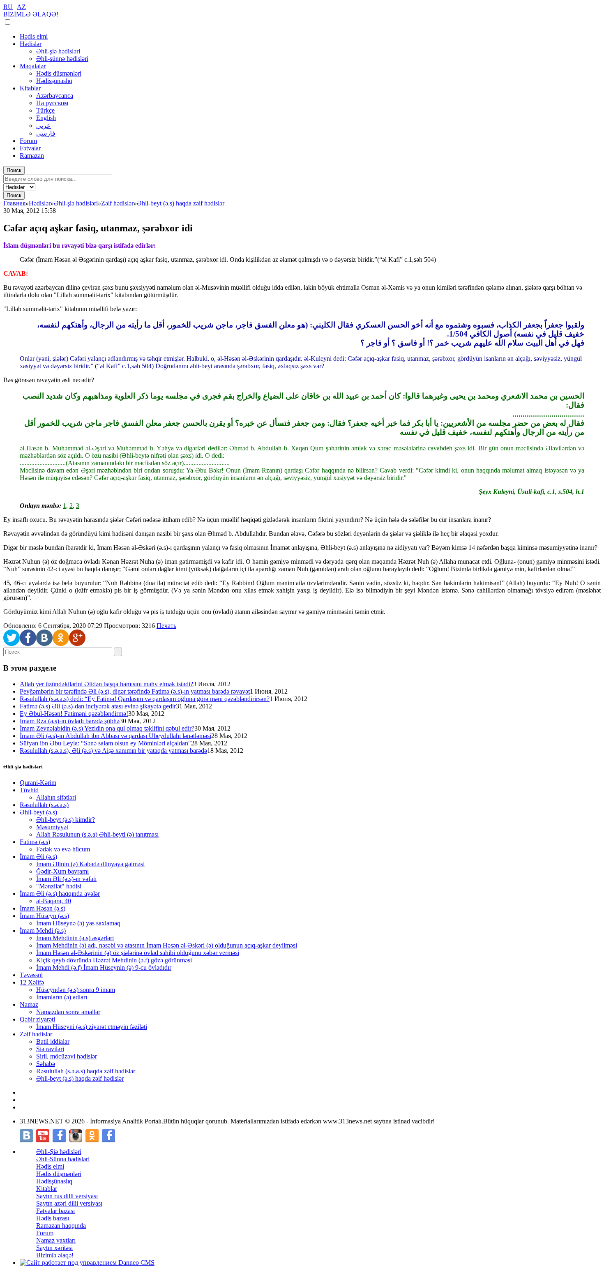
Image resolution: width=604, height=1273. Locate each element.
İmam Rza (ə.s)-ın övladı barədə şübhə (70, 720)
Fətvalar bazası (55, 1210)
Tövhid (29, 789)
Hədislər (30, 43)
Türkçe (45, 110)
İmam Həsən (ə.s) (42, 908)
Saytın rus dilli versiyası (67, 1195)
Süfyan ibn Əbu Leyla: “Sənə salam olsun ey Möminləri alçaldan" (105, 743)
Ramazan (32, 155)
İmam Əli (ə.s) (38, 856)
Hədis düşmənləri (58, 73)
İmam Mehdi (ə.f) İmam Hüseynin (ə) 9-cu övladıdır (103, 967)
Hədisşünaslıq (54, 80)
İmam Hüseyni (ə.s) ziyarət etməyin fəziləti (91, 1026)
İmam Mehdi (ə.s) (43, 930)
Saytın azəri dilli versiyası (69, 1203)
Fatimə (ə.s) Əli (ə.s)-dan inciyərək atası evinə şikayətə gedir (98, 706)
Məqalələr (33, 65)
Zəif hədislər (36, 1034)
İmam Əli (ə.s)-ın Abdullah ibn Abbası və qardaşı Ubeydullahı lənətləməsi (115, 735)
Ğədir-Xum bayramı (62, 871)
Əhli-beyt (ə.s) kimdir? (65, 819)
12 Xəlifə (32, 982)
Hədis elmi (34, 36)
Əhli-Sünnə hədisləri (63, 1158)
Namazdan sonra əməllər (68, 1011)
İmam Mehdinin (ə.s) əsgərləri (75, 937)
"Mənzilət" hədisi (58, 886)
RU (8, 6)
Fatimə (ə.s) (35, 841)
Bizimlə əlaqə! (55, 1255)
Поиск (14, 170)
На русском (52, 102)
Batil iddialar (52, 1041)
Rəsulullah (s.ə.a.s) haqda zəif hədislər (85, 1071)
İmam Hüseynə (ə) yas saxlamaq (78, 923)
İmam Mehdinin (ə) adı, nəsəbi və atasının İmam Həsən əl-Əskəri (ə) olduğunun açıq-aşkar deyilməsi (166, 945)
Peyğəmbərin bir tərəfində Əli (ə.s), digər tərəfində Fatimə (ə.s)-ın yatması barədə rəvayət (135, 691)
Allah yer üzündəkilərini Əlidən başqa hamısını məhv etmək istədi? (106, 683)
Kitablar (30, 88)
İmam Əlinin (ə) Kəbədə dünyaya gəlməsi (90, 863)
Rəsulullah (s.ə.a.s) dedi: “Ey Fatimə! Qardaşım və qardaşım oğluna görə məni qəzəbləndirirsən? (145, 698)
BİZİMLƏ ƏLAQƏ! (30, 14)
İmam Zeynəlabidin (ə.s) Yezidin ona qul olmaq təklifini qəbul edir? (107, 728)
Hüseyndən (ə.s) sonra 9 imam (75, 989)
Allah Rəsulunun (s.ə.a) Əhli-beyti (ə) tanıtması (97, 834)
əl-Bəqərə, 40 (53, 900)
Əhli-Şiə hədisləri (58, 1151)
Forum (28, 140)
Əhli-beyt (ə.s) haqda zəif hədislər (80, 1078)
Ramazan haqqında (61, 1225)
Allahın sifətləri (56, 797)
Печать (166, 625)
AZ (21, 6)
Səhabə (45, 1063)
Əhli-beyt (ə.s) (38, 812)
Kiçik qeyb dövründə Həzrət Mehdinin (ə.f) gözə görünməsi (114, 960)
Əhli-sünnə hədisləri (62, 58)
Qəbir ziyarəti (37, 1019)
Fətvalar (30, 148)
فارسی (45, 133)
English (46, 117)
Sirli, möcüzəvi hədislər (66, 1056)
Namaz (29, 1004)
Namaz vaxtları (56, 1240)
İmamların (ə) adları (61, 997)
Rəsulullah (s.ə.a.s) (44, 804)
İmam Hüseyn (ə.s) (44, 915)
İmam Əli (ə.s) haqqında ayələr (60, 893)
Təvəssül (31, 974)
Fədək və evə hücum (63, 849)
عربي (43, 125)
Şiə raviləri (50, 1048)
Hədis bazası (52, 1218)
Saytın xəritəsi (54, 1247)
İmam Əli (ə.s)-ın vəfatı (66, 878)
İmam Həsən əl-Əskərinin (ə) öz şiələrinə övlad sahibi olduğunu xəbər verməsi (137, 952)
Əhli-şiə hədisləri (58, 51)
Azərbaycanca (54, 95)
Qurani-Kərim (38, 782)
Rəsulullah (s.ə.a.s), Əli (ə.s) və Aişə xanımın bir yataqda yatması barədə (113, 750)
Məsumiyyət (52, 826)
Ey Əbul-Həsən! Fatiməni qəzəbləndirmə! (74, 713)
